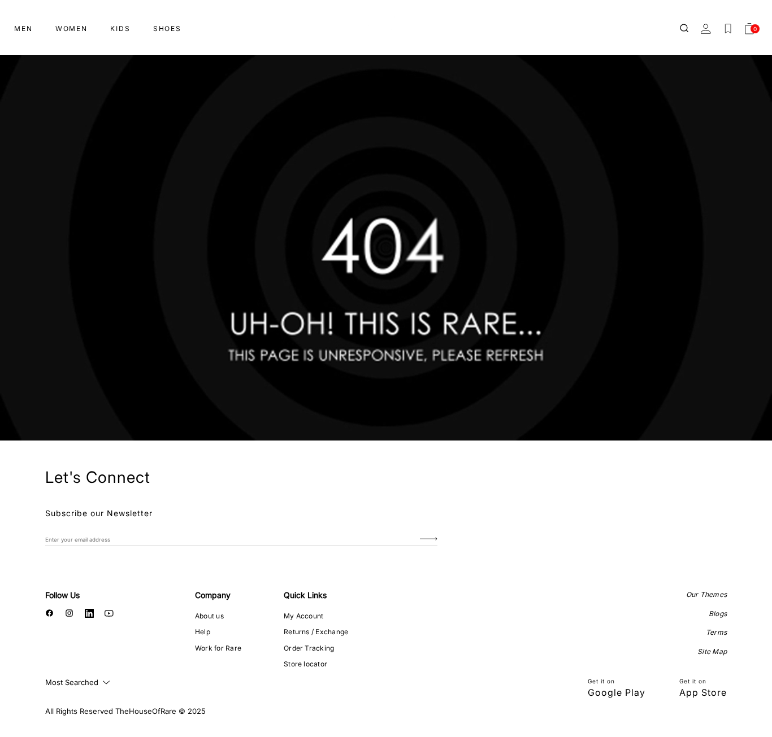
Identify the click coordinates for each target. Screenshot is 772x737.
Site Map (712, 651)
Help (202, 631)
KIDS (120, 28)
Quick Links (305, 595)
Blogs (718, 613)
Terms (716, 632)
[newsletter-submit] (428, 539)
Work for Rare (218, 648)
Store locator (305, 664)
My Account (303, 616)
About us (209, 616)
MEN (23, 28)
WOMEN (71, 28)
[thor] (386, 24)
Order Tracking (309, 648)
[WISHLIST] (728, 29)
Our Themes (706, 594)
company (213, 595)
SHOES (167, 28)
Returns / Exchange (316, 631)
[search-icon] (685, 29)
